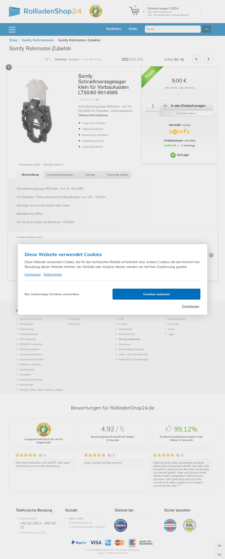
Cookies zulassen (156, 294)
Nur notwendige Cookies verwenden (52, 294)
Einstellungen (190, 306)
